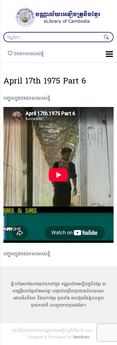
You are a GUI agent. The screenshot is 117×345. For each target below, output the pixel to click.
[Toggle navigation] (108, 54)
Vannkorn (81, 337)
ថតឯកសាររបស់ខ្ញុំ (28, 54)
